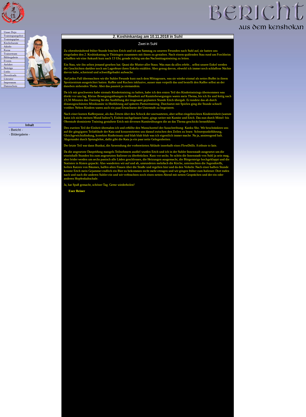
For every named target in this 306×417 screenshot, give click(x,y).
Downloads (10, 75)
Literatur (8, 79)
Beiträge (8, 68)
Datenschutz (10, 86)
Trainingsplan (11, 39)
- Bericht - (16, 130)
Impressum (10, 82)
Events (7, 61)
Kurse (7, 50)
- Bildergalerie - (19, 134)
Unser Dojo (10, 32)
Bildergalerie (11, 57)
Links (7, 71)
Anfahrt (8, 64)
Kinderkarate (11, 43)
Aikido (7, 46)
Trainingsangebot (13, 35)
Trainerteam (10, 53)
